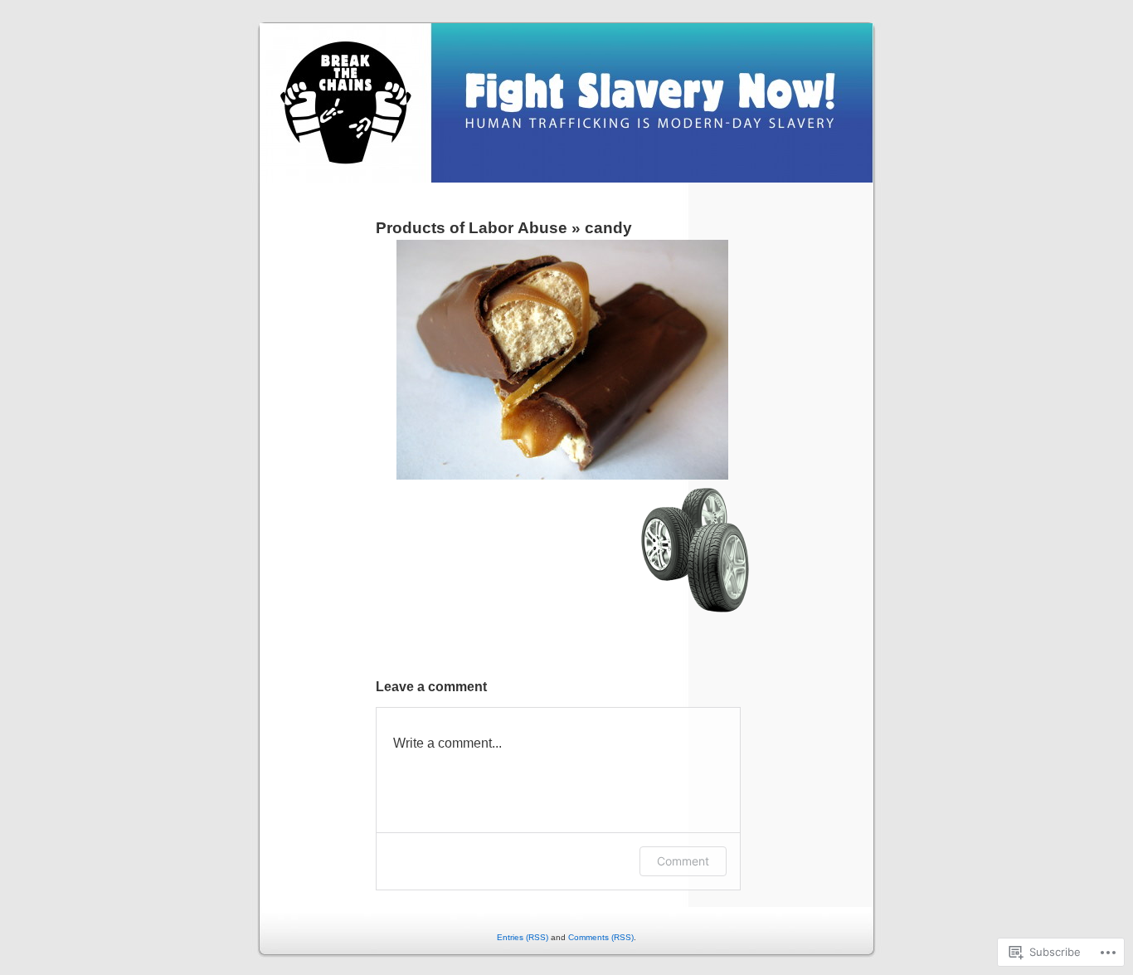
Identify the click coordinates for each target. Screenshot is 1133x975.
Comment (683, 861)
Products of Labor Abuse (471, 227)
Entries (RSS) (522, 937)
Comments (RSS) (601, 937)
